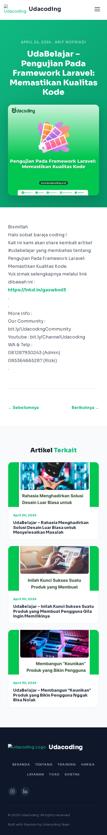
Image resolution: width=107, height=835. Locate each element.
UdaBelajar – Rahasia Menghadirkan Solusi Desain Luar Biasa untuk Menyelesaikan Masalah (51, 527)
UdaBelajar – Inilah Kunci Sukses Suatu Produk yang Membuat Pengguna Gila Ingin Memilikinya (53, 611)
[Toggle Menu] (97, 9)
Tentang (44, 764)
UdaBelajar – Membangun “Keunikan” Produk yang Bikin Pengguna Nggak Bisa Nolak (52, 695)
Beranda (21, 764)
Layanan (35, 774)
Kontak (72, 774)
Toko (54, 774)
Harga (88, 764)
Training (66, 764)
